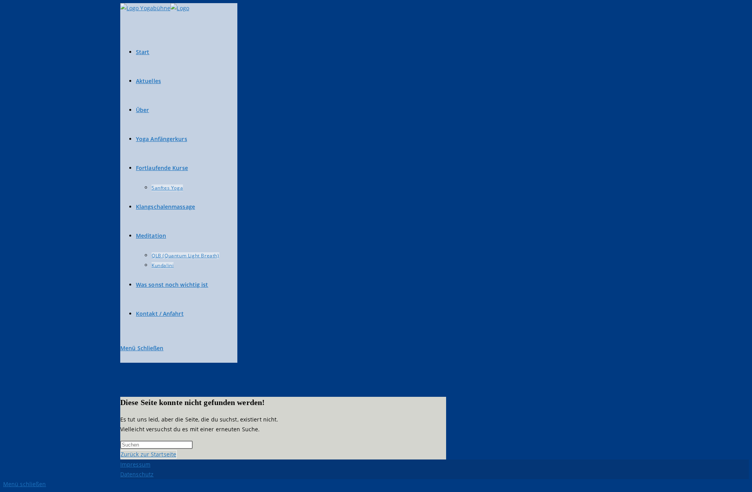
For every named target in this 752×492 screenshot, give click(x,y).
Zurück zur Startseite (148, 454)
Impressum (135, 464)
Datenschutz (137, 474)
